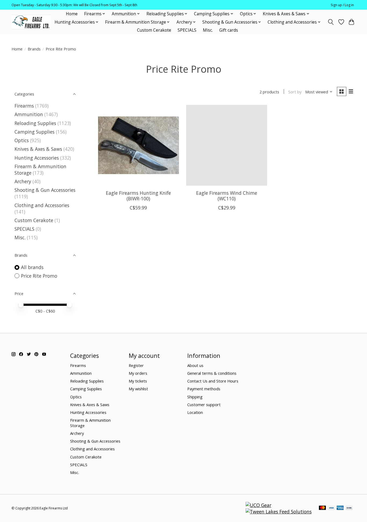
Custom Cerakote (154, 30)
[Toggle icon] (331, 22)
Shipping (195, 396)
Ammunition (29, 114)
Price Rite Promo (39, 276)
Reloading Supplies (35, 123)
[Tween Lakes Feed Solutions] (279, 511)
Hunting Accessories (37, 158)
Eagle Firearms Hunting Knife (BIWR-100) (138, 196)
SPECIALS (187, 30)
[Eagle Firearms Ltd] (31, 22)
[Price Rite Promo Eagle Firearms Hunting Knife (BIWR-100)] (138, 145)
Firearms (24, 105)
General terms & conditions (211, 373)
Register (136, 365)
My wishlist (138, 388)
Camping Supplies (35, 131)
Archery (23, 181)
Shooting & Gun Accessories (45, 190)
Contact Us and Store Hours (212, 381)
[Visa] (331, 508)
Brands (34, 49)
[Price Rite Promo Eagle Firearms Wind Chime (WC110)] (226, 145)
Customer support (204, 404)
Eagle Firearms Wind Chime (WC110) (226, 196)
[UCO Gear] (258, 505)
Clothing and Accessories (42, 205)
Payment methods (203, 388)
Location (195, 412)
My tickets (138, 381)
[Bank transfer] (349, 508)
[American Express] (340, 508)
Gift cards (228, 30)
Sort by (294, 91)
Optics (22, 140)
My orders (138, 373)
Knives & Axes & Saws (38, 149)
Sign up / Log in (342, 5)
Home (72, 14)
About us (195, 365)
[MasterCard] (322, 508)
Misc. (208, 30)
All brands (32, 267)
